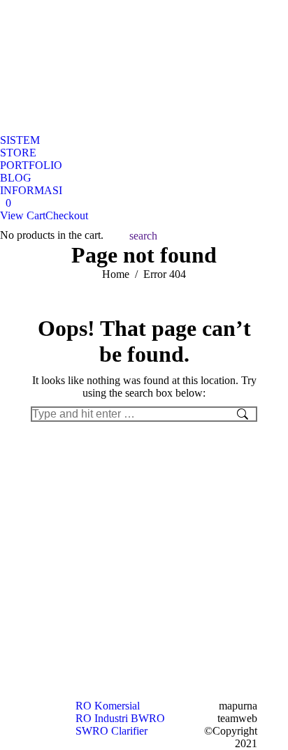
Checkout (66, 215)
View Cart (22, 215)
